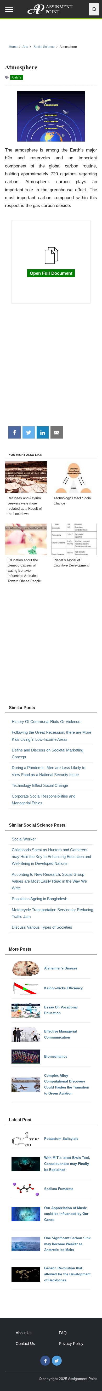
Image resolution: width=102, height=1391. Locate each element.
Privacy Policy (71, 1343)
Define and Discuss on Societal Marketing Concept (47, 753)
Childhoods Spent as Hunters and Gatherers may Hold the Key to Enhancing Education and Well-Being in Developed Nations (51, 857)
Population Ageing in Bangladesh (39, 898)
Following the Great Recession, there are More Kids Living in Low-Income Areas (51, 735)
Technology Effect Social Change (40, 785)
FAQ (63, 1333)
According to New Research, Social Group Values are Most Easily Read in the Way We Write (49, 881)
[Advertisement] (51, 368)
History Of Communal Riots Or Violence (46, 721)
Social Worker (24, 839)
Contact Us (25, 1343)
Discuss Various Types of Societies (42, 927)
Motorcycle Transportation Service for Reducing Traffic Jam (52, 913)
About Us (24, 1333)
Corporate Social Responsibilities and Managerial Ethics (43, 799)
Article (16, 77)
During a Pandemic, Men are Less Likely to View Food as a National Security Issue (48, 771)
